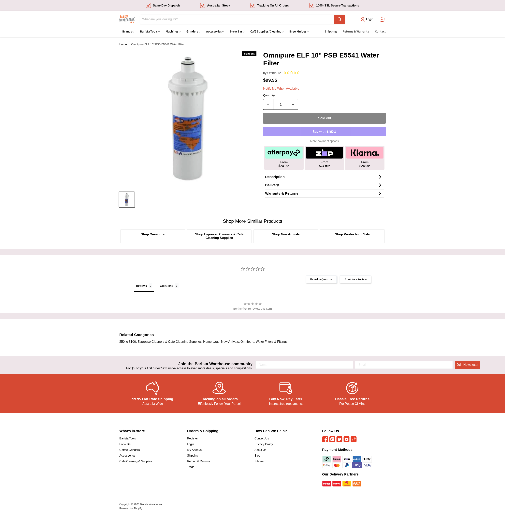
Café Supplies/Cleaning (266, 31)
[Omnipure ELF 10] (127, 199)
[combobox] (237, 19)
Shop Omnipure (153, 234)
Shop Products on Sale (352, 234)
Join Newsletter (467, 364)
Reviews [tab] (141, 286)
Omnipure (274, 73)
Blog (257, 455)
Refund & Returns (198, 461)
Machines (172, 31)
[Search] (339, 19)
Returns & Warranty (356, 31)
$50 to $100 (127, 341)
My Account (194, 449)
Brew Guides (298, 31)
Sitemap (259, 461)
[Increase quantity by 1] (293, 104)
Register (192, 438)
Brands (127, 31)
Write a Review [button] (357, 279)
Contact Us (261, 438)
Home (123, 44)
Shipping (331, 31)
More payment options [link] (324, 141)
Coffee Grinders (129, 449)
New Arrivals (230, 341)
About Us (260, 449)
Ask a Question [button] (323, 279)
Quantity (269, 95)
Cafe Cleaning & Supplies (135, 461)
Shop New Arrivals (286, 234)
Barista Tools (149, 31)
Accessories (214, 31)
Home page (211, 341)
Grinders (192, 31)
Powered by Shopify (130, 508)
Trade (190, 467)
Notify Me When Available (281, 88)
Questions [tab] (166, 286)
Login (190, 444)
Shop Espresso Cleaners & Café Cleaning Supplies (219, 236)
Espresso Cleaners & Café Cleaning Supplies (169, 341)
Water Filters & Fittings (271, 341)
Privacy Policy (263, 444)
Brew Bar (236, 31)
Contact (380, 31)
